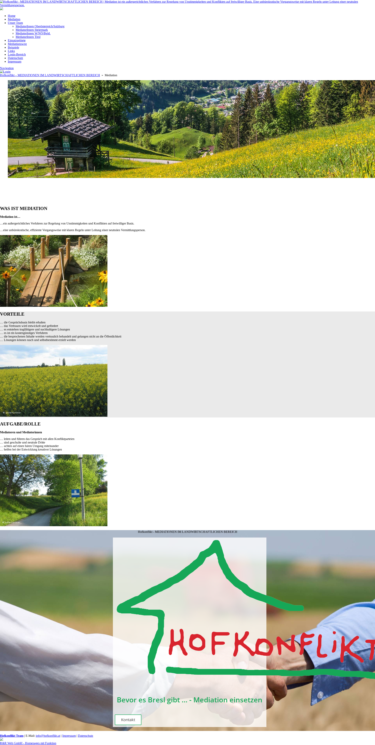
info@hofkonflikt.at (48, 735)
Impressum (14, 61)
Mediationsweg (17, 44)
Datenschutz (15, 58)
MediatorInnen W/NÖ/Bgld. (33, 33)
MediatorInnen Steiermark (32, 29)
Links (11, 51)
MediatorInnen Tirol (28, 37)
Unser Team (15, 22)
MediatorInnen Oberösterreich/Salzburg (40, 26)
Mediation (14, 19)
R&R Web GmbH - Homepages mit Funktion (28, 743)
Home (11, 15)
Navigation (7, 68)
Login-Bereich (17, 54)
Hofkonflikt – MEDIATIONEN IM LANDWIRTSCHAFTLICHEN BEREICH (50, 75)
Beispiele (13, 47)
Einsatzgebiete (17, 40)
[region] (187, 192)
